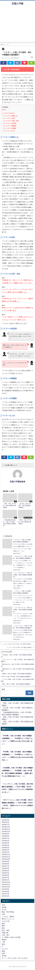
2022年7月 (5, 866)
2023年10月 (6, 831)
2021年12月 (6, 882)
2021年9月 (5, 889)
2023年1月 (5, 852)
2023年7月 (5, 838)
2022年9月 (5, 861)
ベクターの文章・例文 (11, 120)
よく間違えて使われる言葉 (11, 937)
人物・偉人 (6, 935)
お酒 (3, 914)
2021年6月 (5, 896)
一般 (3, 942)
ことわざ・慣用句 (8, 916)
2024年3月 (5, 820)
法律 (3, 953)
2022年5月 (5, 870)
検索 (3, 689)
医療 (3, 951)
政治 (3, 928)
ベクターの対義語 (9, 128)
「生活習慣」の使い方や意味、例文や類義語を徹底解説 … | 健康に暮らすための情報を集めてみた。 (17, 773)
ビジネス (5, 949)
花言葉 (4, 907)
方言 (3, 905)
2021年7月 (5, 893)
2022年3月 (5, 875)
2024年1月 (5, 824)
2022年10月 (6, 859)
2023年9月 (5, 834)
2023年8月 (5, 836)
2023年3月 (5, 847)
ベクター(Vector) (8, 113)
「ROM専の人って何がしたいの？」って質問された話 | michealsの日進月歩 (17, 757)
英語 (3, 944)
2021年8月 (5, 891)
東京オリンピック (8, 919)
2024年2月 (5, 822)
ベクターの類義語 (9, 125)
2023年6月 (5, 840)
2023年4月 (5, 845)
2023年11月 (6, 829)
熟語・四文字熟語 (8, 912)
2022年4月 (5, 873)
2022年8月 (5, 863)
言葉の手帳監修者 (17, 482)
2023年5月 (5, 843)
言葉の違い (6, 932)
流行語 (4, 955)
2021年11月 (6, 884)
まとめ (4, 909)
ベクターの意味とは (10, 115)
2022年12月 (6, 854)
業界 (3, 926)
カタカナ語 (6, 921)
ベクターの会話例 (9, 123)
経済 (3, 923)
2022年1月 (5, 880)
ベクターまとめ (9, 130)
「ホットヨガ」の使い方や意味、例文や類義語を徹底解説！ (19, 647)
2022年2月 (5, 877)
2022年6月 (5, 868)
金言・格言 (6, 930)
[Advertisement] (17, 24)
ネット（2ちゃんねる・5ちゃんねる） (15, 958)
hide (3, 109)
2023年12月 (6, 827)
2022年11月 (6, 857)
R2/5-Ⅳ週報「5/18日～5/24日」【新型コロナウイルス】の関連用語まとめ (17, 789)
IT (3, 48)
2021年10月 (6, 887)
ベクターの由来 (9, 118)
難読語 (4, 939)
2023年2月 (5, 850)
